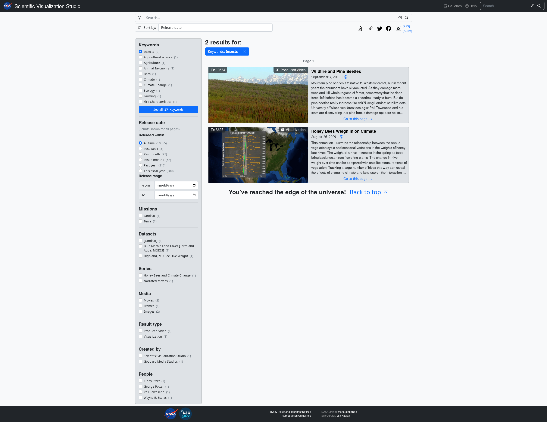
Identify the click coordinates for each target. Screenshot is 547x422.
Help (473, 5)
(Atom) (407, 31)
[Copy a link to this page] (370, 28)
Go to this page (355, 118)
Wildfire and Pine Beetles (336, 71)
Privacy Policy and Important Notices (290, 411)
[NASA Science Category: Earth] (345, 77)
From (145, 185)
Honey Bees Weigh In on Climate (343, 130)
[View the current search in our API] (359, 28)
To (143, 195)
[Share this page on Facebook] (388, 28)
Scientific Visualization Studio (47, 6)
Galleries (454, 5)
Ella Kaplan (343, 415)
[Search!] (539, 6)
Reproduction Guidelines (296, 415)
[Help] (139, 18)
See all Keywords (168, 109)
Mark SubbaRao (347, 411)
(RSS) (406, 26)
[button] (244, 51)
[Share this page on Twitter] (379, 28)
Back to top (365, 192)
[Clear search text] (531, 6)
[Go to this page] (258, 94)
